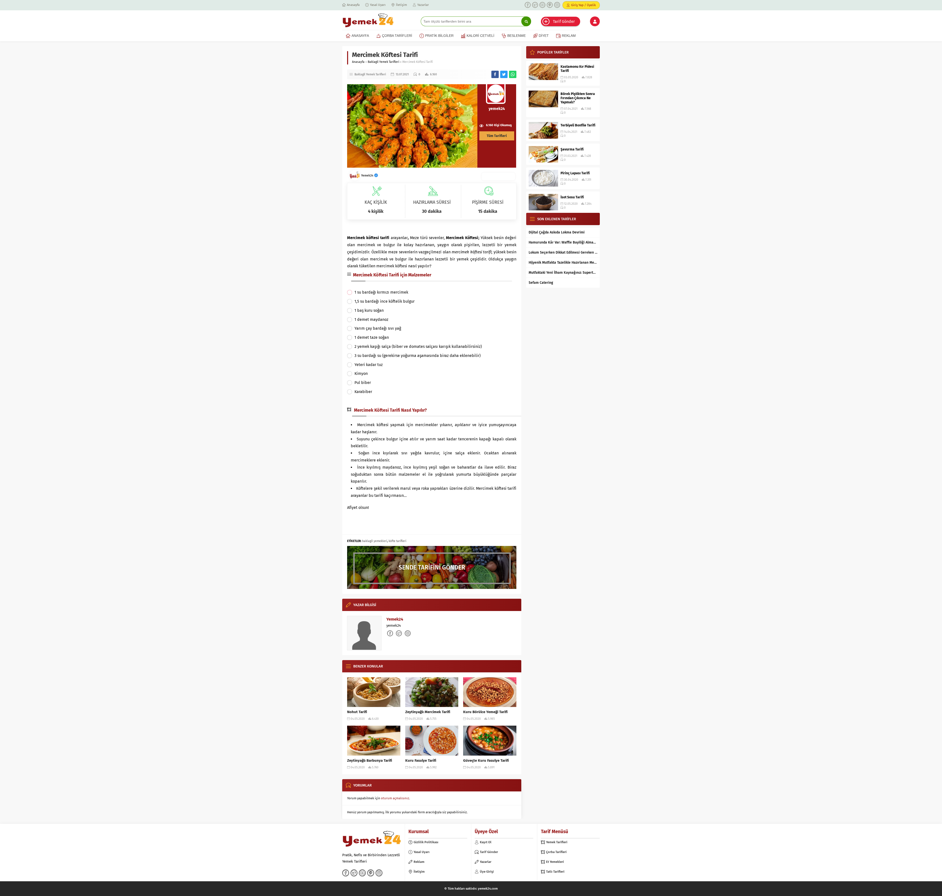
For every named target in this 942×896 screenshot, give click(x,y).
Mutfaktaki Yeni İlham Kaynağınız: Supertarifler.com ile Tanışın (563, 273)
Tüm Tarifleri (497, 136)
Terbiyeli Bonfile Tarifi (578, 125)
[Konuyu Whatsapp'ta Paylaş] (512, 74)
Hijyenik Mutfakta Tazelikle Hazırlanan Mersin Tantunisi (563, 262)
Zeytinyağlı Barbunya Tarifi (369, 760)
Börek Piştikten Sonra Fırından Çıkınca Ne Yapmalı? (578, 98)
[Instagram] (557, 5)
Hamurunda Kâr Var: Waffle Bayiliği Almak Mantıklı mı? (563, 242)
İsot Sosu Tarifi (572, 197)
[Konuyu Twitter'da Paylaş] (504, 74)
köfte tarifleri (397, 541)
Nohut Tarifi (357, 712)
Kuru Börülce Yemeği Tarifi (485, 712)
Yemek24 (367, 175)
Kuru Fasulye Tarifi (420, 760)
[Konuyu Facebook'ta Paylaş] (495, 74)
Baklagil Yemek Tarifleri (383, 62)
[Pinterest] (550, 5)
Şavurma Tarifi (572, 149)
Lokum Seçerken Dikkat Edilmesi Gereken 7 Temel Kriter (563, 252)
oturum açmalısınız (395, 798)
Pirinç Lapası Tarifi (575, 173)
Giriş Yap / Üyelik (583, 5)
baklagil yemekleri (374, 541)
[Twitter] (535, 5)
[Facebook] (528, 5)
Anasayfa (358, 62)
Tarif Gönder (564, 21)
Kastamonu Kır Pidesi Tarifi (577, 69)
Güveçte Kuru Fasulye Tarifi (486, 760)
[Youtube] (542, 5)
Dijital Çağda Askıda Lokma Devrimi (557, 232)
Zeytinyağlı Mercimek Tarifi (427, 712)
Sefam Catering (541, 283)
